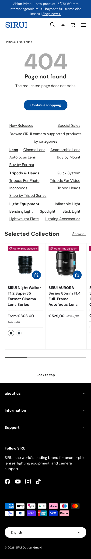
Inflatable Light (67, 203)
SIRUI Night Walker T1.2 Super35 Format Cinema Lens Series (24, 296)
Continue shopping (45, 105)
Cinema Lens (34, 149)
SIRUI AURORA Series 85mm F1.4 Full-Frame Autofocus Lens (64, 296)
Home (8, 42)
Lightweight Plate (24, 218)
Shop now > (51, 14)
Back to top (45, 375)
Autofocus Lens (22, 157)
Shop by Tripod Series (27, 195)
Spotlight (47, 211)
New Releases (21, 125)
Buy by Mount (68, 157)
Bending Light (21, 211)
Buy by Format (21, 164)
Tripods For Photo (24, 180)
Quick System (68, 173)
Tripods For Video (65, 180)
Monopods (18, 188)
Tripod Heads (68, 188)
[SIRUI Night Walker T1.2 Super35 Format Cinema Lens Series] (25, 263)
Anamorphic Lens (65, 149)
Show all (79, 233)
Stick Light (71, 211)
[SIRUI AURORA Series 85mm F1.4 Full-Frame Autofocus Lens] (66, 263)
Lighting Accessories (62, 218)
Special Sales (69, 125)
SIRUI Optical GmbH (28, 547)
